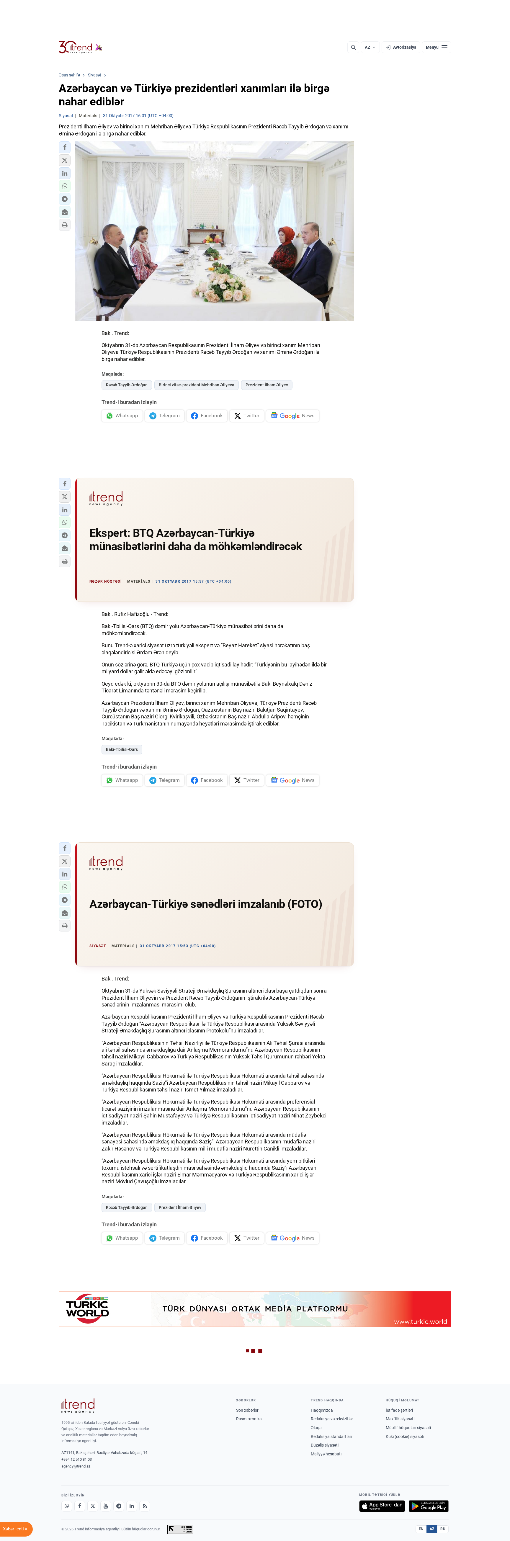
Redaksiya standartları (331, 1436)
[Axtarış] (353, 47)
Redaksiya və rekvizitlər (332, 1418)
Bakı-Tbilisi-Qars (122, 749)
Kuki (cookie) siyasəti (405, 1436)
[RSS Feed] (144, 1506)
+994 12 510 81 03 (76, 1459)
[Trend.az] (80, 47)
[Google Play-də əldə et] (429, 1506)
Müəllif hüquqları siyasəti (408, 1427)
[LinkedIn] (131, 1506)
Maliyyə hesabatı (326, 1454)
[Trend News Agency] (77, 1405)
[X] (92, 1506)
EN (421, 1529)
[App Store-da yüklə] (382, 1506)
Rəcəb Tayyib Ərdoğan (127, 385)
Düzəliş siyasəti (325, 1445)
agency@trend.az (75, 1466)
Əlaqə (316, 1427)
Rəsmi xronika (249, 1418)
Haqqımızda (322, 1410)
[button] (64, 147)
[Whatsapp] (66, 1506)
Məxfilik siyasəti (400, 1418)
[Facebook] (79, 1506)
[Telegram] (118, 1506)
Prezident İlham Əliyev (267, 385)
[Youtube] (105, 1506)
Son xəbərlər (247, 1410)
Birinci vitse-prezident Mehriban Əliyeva (196, 385)
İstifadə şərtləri (399, 1410)
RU (442, 1529)
